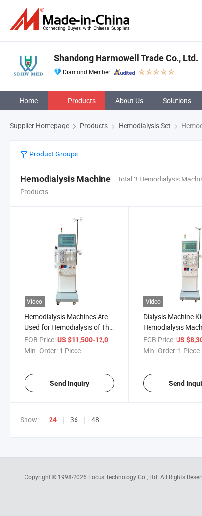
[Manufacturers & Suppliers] (71, 19)
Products (82, 100)
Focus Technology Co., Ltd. (124, 477)
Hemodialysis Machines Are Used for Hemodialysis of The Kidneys (69, 327)
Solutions (177, 100)
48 (95, 419)
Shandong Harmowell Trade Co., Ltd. (126, 58)
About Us (129, 100)
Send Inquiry (69, 383)
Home (29, 100)
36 (74, 419)
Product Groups (53, 153)
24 (53, 420)
